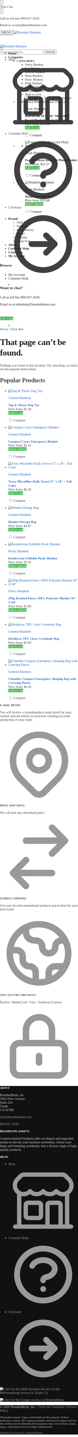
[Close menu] (1, 2)
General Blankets (19, 398)
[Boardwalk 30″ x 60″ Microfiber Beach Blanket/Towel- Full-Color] (51, 100)
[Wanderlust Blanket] (51, 182)
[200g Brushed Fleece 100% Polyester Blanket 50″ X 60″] (43, 582)
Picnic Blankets (35, 109)
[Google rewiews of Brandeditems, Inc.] (32, 1400)
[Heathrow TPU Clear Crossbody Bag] (43, 624)
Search (50, 52)
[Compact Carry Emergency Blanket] (43, 427)
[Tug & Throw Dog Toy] (43, 391)
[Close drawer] (1, 11)
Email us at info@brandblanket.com (23, 25)
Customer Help (18, 133)
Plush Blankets (35, 153)
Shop (11, 59)
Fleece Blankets (18, 591)
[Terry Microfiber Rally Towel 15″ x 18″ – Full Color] (43, 465)
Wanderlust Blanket (38, 196)
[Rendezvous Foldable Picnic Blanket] (43, 544)
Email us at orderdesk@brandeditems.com (27, 304)
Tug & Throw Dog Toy (24, 405)
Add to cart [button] (32, 127)
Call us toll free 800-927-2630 (19, 18)
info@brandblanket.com (16, 1117)
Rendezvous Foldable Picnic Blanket (32, 558)
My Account (16, 274)
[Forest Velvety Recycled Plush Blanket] (51, 144)
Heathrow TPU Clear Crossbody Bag (33, 638)
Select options (34, 204)
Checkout (14, 207)
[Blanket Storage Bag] (43, 508)
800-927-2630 (9, 1124)
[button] (5, 284)
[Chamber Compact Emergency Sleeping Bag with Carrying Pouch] (43, 663)
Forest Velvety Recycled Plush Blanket (51, 160)
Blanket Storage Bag (22, 522)
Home (4, 329)
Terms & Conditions (51, 1407)
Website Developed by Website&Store (21, 1432)
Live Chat (6, 318)
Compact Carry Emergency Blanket (33, 441)
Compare (35, 135)
